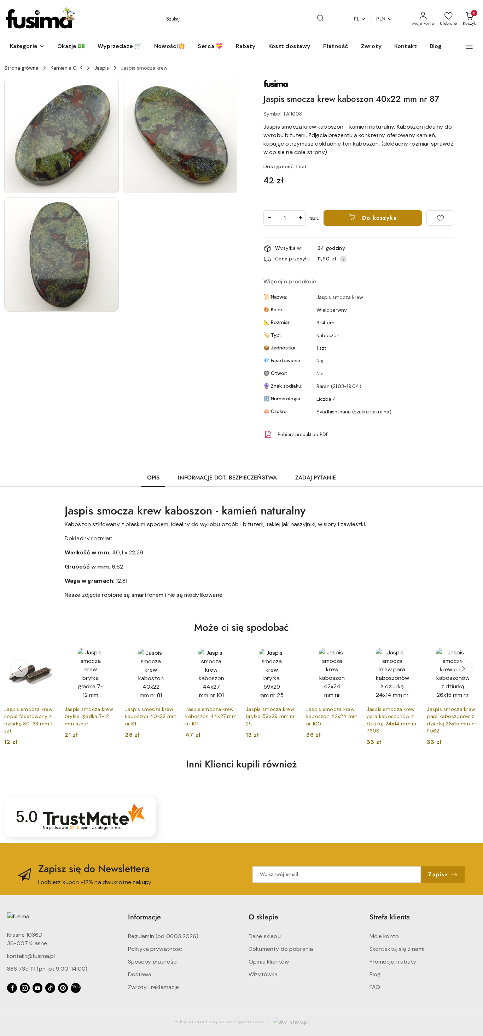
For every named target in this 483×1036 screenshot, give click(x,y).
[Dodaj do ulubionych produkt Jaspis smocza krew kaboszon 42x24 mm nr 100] (350, 656)
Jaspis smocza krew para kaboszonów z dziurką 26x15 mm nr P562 (451, 720)
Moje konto (384, 936)
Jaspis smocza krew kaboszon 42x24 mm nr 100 (332, 716)
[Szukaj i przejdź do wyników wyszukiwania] (320, 19)
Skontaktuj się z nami (396, 949)
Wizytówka (263, 974)
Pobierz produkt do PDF (303, 434)
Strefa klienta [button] (389, 917)
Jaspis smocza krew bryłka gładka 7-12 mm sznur (89, 716)
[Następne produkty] (463, 668)
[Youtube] (37, 988)
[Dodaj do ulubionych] (440, 218)
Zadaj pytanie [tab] (315, 477)
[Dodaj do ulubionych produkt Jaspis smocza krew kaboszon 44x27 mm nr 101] (229, 656)
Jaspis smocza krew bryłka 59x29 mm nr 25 (270, 716)
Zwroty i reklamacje (153, 987)
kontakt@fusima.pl (31, 956)
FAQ (374, 987)
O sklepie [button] (263, 917)
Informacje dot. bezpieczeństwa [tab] (227, 477)
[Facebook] (12, 988)
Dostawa (140, 974)
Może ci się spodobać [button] (241, 627)
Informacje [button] (144, 917)
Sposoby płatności (153, 961)
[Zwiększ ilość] (300, 218)
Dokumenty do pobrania (281, 949)
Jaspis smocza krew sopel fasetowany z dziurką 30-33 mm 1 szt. (28, 720)
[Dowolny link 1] (76, 988)
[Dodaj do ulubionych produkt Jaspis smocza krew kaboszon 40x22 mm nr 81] (168, 656)
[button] (27, 46)
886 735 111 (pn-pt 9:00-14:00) (47, 968)
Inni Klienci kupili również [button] (241, 764)
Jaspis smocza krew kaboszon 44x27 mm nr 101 (211, 716)
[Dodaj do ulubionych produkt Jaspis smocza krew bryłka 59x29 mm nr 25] (289, 656)
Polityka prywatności (156, 949)
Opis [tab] (153, 477)
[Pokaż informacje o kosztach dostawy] (343, 259)
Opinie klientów (269, 961)
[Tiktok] (50, 988)
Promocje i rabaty (393, 961)
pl (356, 18)
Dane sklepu (265, 936)
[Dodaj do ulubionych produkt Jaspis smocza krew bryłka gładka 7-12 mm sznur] (108, 656)
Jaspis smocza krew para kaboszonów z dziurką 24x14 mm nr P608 (392, 720)
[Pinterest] (63, 988)
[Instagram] (25, 988)
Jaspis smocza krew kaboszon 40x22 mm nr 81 (151, 716)
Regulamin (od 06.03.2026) (163, 936)
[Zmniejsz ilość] (269, 218)
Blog (375, 974)
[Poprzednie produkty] (19, 668)
